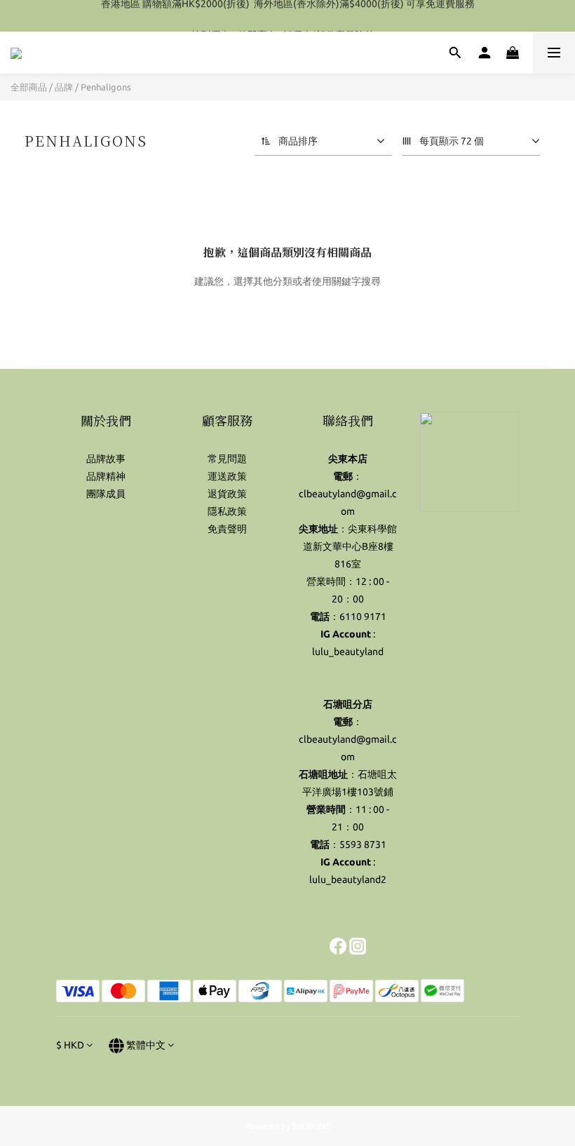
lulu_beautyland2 (347, 879)
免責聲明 (227, 528)
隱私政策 (227, 511)
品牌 (64, 87)
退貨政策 (227, 493)
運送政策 (227, 476)
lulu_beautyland (348, 651)
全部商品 (29, 87)
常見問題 (227, 458)
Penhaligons (106, 87)
